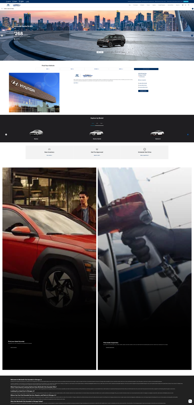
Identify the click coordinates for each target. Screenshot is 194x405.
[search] (188, 5)
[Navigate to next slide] (193, 35)
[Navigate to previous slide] (1, 35)
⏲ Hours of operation (142, 80)
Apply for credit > (97, 155)
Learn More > (76, 82)
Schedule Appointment (110, 347)
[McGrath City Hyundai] (14, 4)
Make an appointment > (144, 155)
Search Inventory (14, 347)
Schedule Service (186, 1)
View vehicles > (49, 155)
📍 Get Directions (141, 76)
